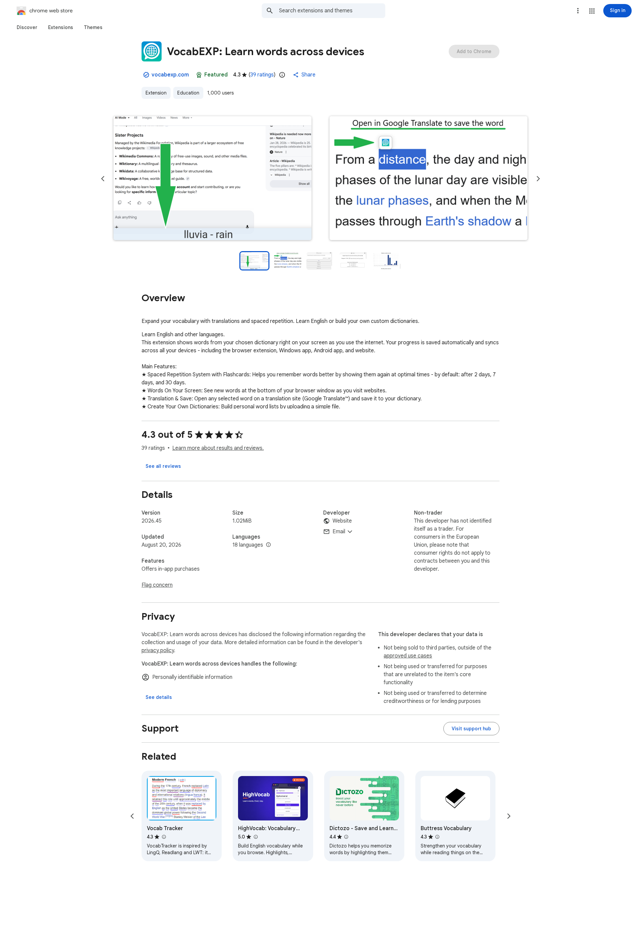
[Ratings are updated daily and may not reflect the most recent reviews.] (282, 74)
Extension (156, 93)
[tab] (27, 27)
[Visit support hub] (471, 729)
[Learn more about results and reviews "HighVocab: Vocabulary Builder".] (255, 837)
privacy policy (158, 650)
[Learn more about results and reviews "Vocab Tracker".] (164, 837)
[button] (592, 11)
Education (188, 93)
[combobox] (332, 11)
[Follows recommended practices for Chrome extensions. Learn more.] (199, 75)
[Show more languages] (268, 545)
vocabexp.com (170, 74)
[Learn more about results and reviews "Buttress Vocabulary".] (437, 837)
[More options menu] (578, 10)
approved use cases (408, 655)
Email (339, 531)
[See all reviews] (163, 466)
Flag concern (157, 585)
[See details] (159, 697)
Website (342, 521)
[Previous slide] (103, 178)
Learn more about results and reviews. (218, 448)
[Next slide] (538, 178)
